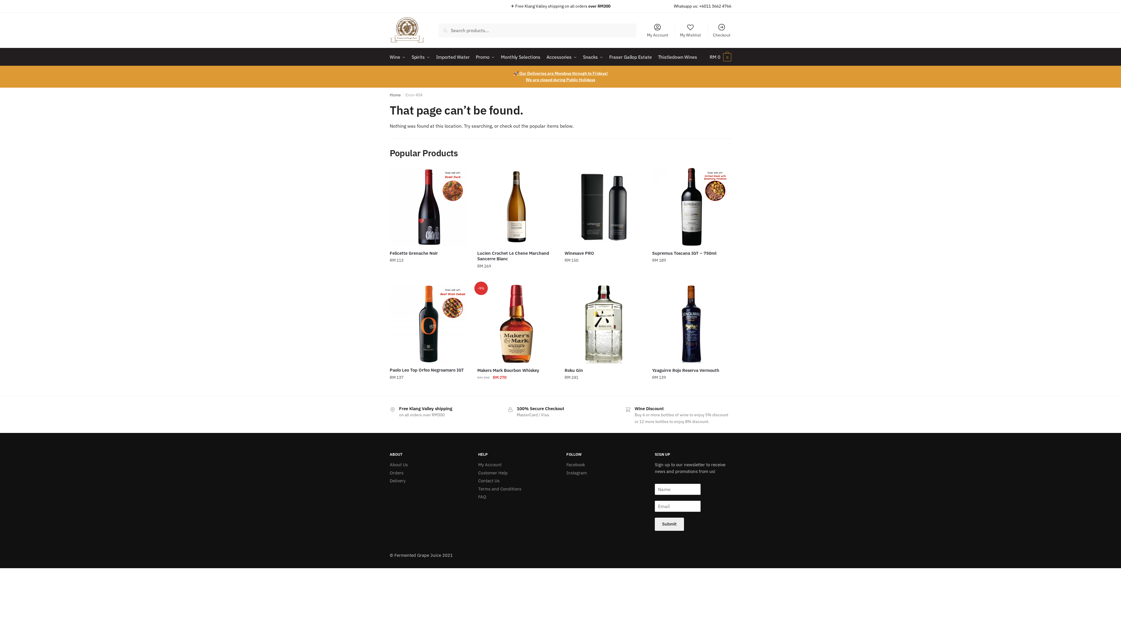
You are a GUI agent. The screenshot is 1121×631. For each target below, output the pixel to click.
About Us (399, 464)
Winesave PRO (579, 253)
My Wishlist (690, 35)
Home (395, 95)
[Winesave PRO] (604, 206)
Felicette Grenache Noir (414, 253)
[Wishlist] (459, 176)
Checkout (721, 35)
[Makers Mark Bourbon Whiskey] (516, 324)
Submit (669, 524)
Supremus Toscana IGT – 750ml (684, 253)
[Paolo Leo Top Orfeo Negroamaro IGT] (429, 324)
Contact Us (488, 480)
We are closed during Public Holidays (560, 79)
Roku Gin (574, 370)
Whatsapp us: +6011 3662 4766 (702, 6)
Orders (396, 473)
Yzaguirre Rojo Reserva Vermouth (685, 370)
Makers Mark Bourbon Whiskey (508, 370)
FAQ (482, 497)
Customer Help (493, 473)
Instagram (576, 473)
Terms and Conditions (499, 489)
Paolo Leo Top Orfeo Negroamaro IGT (427, 370)
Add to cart (429, 277)
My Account (657, 35)
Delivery (397, 480)
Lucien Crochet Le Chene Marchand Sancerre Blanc (513, 256)
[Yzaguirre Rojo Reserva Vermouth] (691, 324)
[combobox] (537, 30)
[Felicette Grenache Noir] (429, 206)
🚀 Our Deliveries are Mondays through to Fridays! (560, 73)
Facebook (575, 464)
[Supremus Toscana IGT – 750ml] (691, 206)
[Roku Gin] (604, 324)
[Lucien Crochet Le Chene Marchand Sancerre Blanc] (516, 206)
